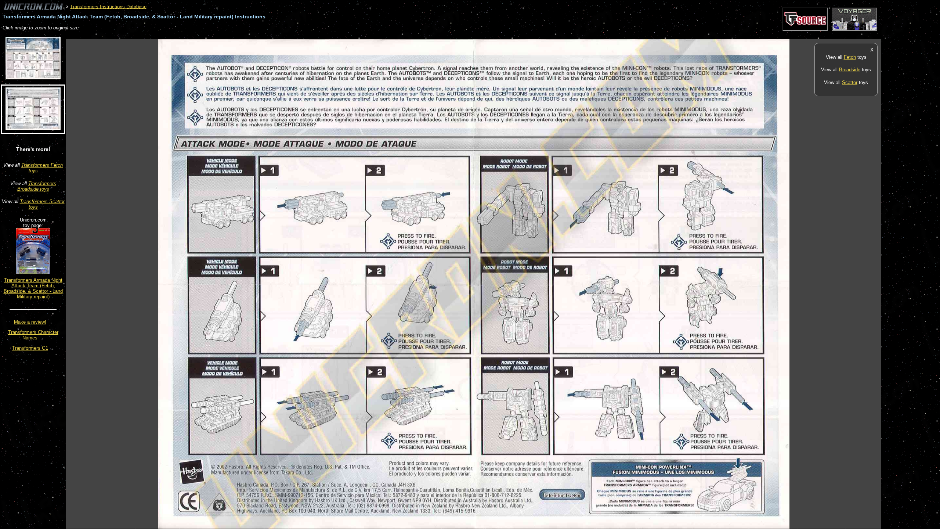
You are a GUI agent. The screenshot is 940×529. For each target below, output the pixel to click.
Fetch (850, 57)
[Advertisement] (199, 35)
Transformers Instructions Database (108, 6)
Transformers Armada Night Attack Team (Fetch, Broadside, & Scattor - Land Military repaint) (33, 288)
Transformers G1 (30, 348)
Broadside (849, 69)
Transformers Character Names (33, 335)
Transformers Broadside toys (36, 186)
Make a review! (30, 322)
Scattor (849, 82)
